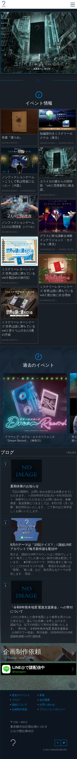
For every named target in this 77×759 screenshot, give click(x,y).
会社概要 (44, 699)
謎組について (19, 704)
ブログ (16, 699)
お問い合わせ (47, 704)
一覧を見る (71, 452)
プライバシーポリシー (52, 709)
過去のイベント (21, 695)
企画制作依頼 (19, 709)
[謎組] (3, 4)
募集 (42, 695)
